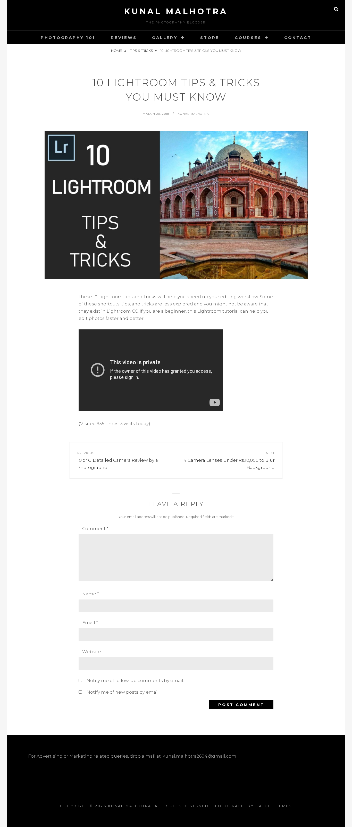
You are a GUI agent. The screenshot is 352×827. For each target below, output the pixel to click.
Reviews (124, 37)
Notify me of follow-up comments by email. (135, 680)
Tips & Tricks (141, 50)
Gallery (164, 37)
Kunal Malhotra (176, 11)
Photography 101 (68, 37)
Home (117, 50)
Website (91, 651)
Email (90, 622)
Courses (248, 37)
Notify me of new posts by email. (123, 692)
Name (90, 593)
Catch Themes (273, 806)
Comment (95, 528)
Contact (297, 37)
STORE (209, 37)
